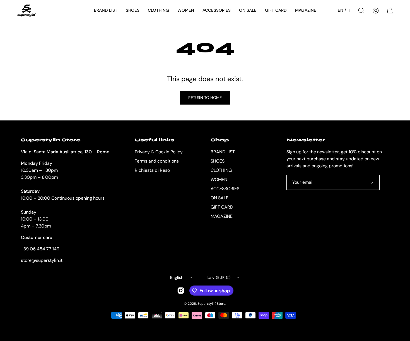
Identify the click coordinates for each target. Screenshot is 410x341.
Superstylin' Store (211, 303)
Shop (220, 139)
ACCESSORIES (225, 189)
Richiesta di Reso (152, 170)
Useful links (154, 139)
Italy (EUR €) (218, 277)
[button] (106, 10)
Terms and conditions (157, 161)
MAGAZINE (222, 216)
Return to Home (205, 97)
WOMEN (219, 179)
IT (349, 10)
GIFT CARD (222, 207)
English (176, 277)
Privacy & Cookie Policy (159, 152)
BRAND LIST (223, 152)
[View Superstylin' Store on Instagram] (181, 290)
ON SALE (219, 198)
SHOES (218, 161)
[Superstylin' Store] (26, 10)
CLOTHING (221, 170)
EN (340, 10)
